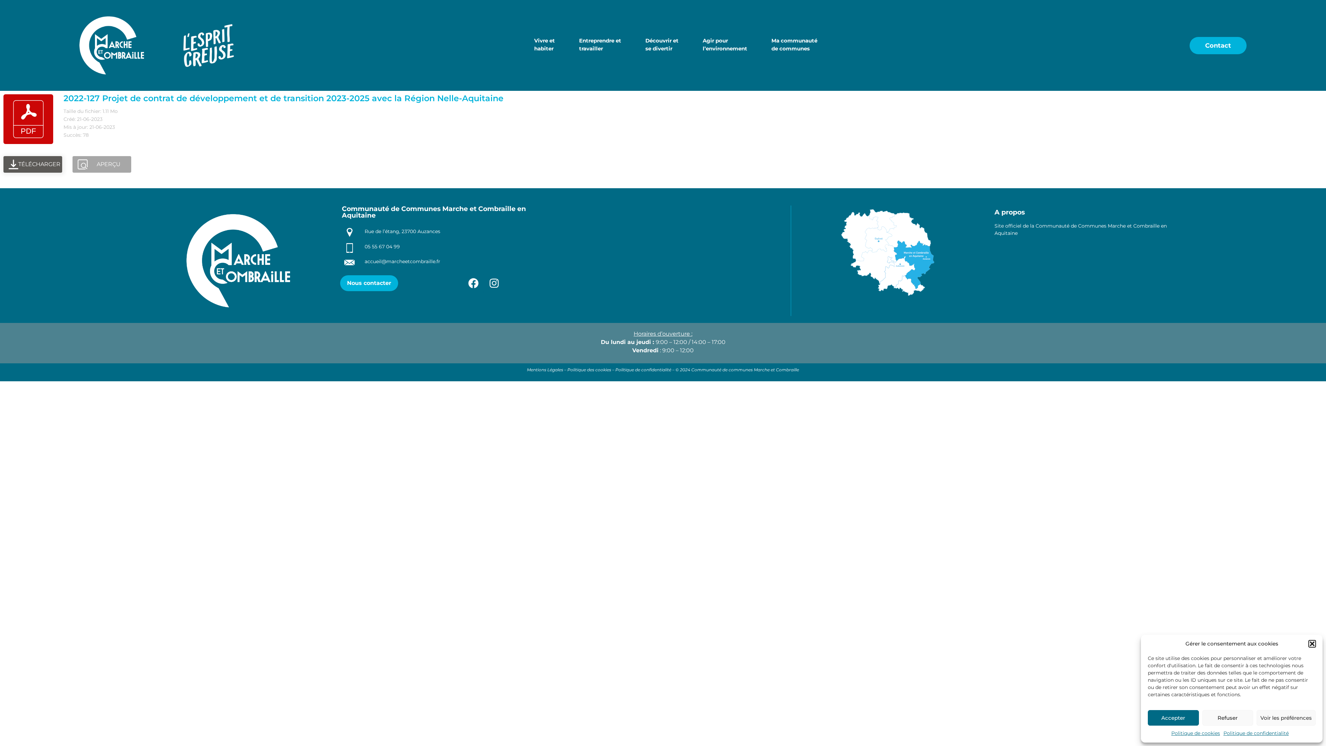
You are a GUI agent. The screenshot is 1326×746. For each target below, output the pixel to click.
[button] (1312, 643)
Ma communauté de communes (794, 44)
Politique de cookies (1195, 733)
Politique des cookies (589, 369)
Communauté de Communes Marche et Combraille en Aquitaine (434, 212)
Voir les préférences (1286, 718)
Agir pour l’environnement (725, 44)
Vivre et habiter (544, 44)
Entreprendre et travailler (600, 44)
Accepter (1173, 718)
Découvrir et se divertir (662, 44)
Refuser (1228, 718)
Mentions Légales (545, 369)
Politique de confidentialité (1256, 733)
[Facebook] (473, 283)
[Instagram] (494, 283)
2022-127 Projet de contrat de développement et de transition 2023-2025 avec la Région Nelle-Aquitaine (283, 98)
